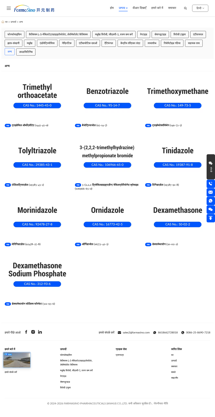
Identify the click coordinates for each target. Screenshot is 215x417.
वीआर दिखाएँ (139, 8)
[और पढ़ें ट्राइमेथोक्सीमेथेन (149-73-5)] (177, 98)
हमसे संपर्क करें (11, 372)
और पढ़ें (61, 117)
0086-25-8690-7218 (198, 332)
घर (6, 22)
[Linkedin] (40, 332)
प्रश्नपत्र (120, 355)
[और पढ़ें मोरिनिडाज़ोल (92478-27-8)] (37, 217)
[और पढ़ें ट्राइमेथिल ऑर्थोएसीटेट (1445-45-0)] (37, 98)
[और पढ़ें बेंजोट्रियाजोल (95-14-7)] (107, 98)
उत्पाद (122, 8)
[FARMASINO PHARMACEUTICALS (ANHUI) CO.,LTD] (34, 8)
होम (112, 8)
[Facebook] (26, 332)
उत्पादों (13, 22)
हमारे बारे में (157, 8)
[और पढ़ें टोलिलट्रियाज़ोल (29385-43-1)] (37, 157)
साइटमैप (174, 378)
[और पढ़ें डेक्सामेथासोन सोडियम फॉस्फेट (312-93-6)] (37, 276)
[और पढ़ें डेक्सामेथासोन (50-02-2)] (177, 217)
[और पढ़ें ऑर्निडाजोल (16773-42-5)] (107, 217)
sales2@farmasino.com (136, 332)
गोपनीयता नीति (161, 403)
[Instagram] (33, 332)
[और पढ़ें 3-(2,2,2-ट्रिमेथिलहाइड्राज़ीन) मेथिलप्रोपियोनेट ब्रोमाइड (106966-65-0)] (107, 157)
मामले (173, 372)
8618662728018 (168, 332)
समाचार (172, 8)
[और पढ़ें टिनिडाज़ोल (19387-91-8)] (177, 157)
